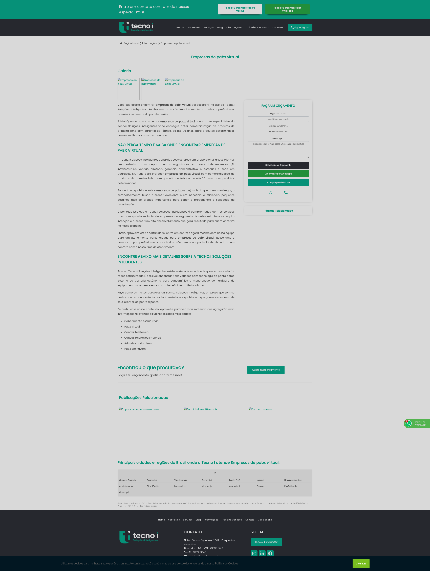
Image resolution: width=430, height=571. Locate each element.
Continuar (361, 563)
